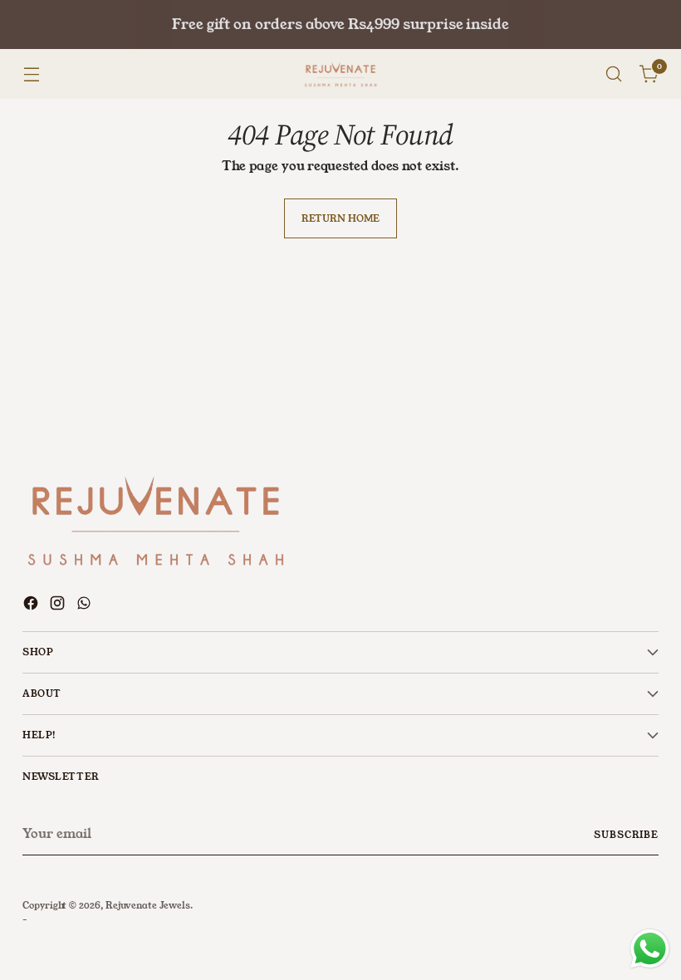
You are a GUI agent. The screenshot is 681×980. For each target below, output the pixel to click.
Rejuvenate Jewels (147, 905)
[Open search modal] (614, 74)
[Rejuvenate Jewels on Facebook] (32, 606)
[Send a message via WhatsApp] (650, 949)
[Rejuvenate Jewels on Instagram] (59, 606)
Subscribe (626, 834)
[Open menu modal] (31, 74)
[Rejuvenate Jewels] (340, 74)
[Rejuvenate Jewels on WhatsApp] (86, 606)
